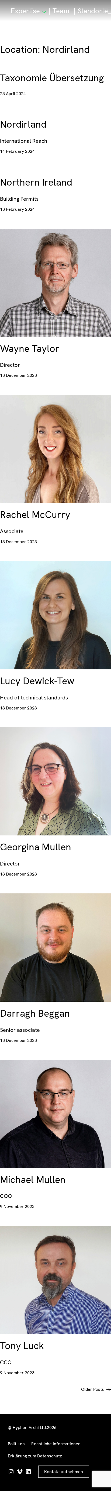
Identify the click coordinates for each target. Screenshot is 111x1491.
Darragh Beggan (35, 1013)
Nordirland (23, 124)
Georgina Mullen (35, 847)
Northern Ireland (36, 182)
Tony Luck (22, 1346)
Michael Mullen (32, 1180)
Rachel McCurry (35, 514)
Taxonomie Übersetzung (52, 78)
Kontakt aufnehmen (63, 1471)
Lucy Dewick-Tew (37, 681)
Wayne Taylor (29, 348)
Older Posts (96, 1389)
